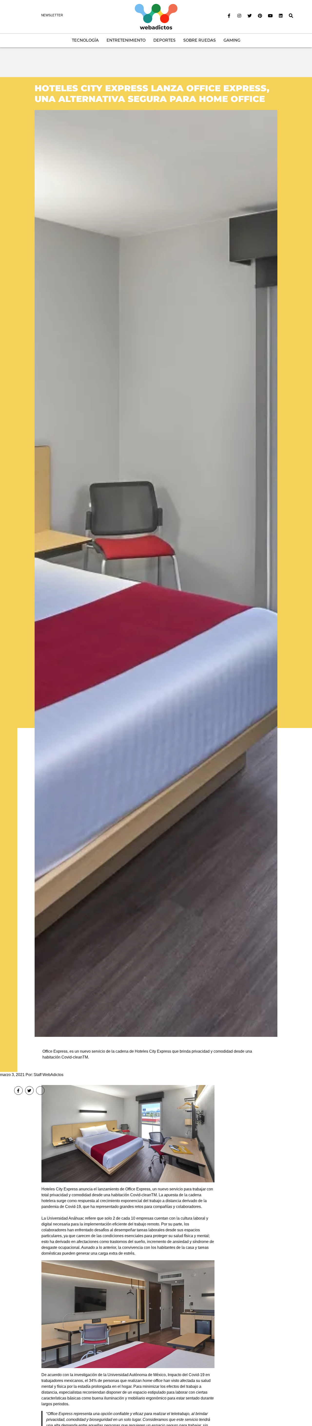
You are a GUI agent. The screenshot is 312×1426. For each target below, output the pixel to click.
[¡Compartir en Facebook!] (18, 1090)
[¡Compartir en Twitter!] (29, 1090)
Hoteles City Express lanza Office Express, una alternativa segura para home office (152, 93)
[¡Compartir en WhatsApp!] (40, 1090)
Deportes (164, 40)
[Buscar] (291, 16)
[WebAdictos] (156, 16)
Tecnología (85, 40)
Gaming (232, 40)
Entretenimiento (126, 40)
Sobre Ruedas (199, 40)
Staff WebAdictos (48, 1075)
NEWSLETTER (52, 15)
